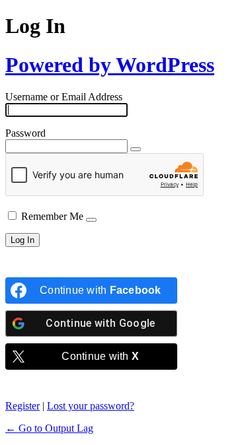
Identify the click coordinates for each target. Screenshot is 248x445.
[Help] (91, 220)
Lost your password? (90, 405)
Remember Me (52, 216)
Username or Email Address (63, 96)
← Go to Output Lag (49, 428)
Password (25, 133)
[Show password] (135, 149)
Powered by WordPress (109, 65)
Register (22, 405)
